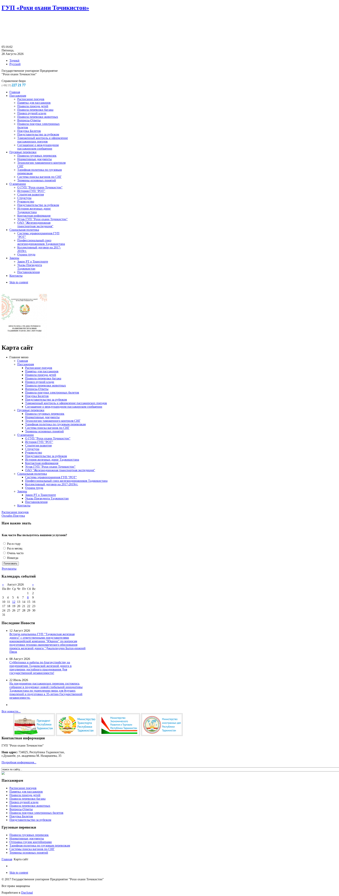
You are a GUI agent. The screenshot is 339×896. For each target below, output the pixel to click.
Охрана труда (34, 487)
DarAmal (27, 892)
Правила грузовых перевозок (44, 413)
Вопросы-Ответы (36, 389)
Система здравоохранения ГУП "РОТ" (51, 477)
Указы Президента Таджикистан (47, 498)
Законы (22, 491)
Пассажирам (25, 364)
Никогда (12, 557)
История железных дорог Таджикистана (52, 459)
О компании (25, 435)
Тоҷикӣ (14, 60)
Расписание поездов (38, 367)
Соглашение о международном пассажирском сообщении (63, 406)
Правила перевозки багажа (43, 378)
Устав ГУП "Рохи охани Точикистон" (50, 466)
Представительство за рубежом (46, 399)
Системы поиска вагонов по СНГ (32, 849)
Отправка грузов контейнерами (30, 842)
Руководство (33, 452)
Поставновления (36, 502)
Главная (22, 360)
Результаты (9, 568)
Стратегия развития (38, 445)
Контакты (23, 505)
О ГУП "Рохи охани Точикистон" (47, 438)
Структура (32, 449)
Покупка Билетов (37, 396)
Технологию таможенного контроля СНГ (52, 420)
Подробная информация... (19, 762)
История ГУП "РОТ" (39, 442)
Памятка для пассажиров (41, 371)
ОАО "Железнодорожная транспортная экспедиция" (60, 470)
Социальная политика (32, 473)
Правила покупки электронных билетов (52, 392)
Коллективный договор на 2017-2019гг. (51, 484)
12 (13, 601)
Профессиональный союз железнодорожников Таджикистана (66, 480)
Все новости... (11, 711)
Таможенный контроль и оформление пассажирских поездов (66, 403)
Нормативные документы (42, 417)
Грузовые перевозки (30, 410)
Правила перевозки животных (45, 385)
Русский (15, 64)
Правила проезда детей (40, 375)
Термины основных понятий (44, 431)
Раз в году (13, 543)
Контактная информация (41, 463)
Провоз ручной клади (39, 382)
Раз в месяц (14, 548)
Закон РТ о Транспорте (40, 495)
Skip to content (18, 282)
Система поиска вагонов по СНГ (47, 427)
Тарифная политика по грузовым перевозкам (55, 424)
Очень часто (15, 553)
